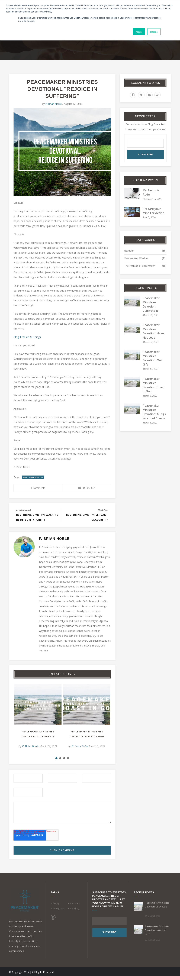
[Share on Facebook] (79, 488)
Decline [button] (154, 31)
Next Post (103, 510)
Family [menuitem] (56, 903)
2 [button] (60, 758)
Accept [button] (139, 31)
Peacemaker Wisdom (33, 477)
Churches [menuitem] (74, 903)
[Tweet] (84, 488)
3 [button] (64, 758)
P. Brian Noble (53, 103)
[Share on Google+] (93, 488)
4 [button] (68, 758)
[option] (38, 718)
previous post (23, 510)
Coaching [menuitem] (74, 908)
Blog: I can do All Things (27, 337)
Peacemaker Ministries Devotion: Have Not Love (157, 930)
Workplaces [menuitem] (59, 908)
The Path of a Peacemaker (139, 265)
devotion (129, 250)
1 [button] (56, 758)
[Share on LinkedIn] (88, 488)
